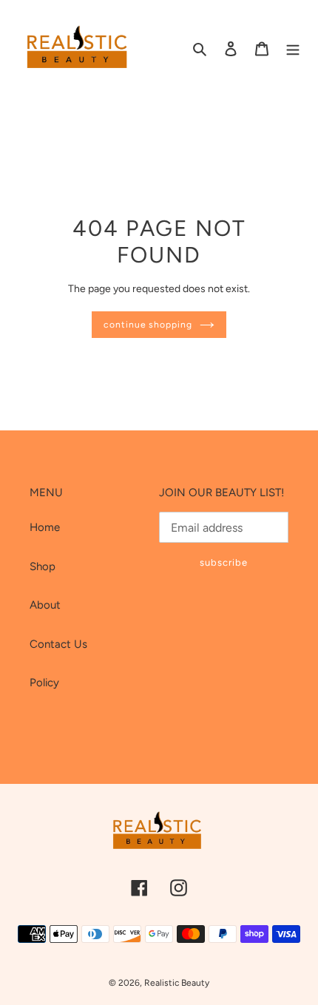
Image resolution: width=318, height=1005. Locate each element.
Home (45, 527)
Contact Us (58, 644)
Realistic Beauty (176, 983)
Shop (42, 566)
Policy (44, 682)
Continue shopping (148, 324)
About (45, 605)
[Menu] (292, 48)
